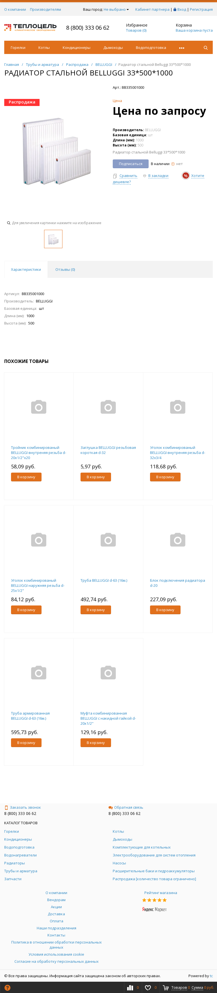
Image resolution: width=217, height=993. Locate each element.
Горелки (18, 47)
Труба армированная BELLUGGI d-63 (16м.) (30, 716)
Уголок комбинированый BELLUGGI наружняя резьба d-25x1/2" (37, 585)
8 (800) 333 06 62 (87, 27)
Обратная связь (128, 807)
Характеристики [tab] (26, 269)
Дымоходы (113, 47)
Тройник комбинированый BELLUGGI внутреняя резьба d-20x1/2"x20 (38, 452)
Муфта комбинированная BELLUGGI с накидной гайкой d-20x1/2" (108, 718)
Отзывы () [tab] (65, 269)
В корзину (26, 476)
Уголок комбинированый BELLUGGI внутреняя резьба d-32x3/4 (177, 452)
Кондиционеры (76, 47)
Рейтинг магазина (160, 892)
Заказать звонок (25, 807)
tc (211, 975)
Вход (181, 9)
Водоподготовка (151, 47)
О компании (15, 9)
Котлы (44, 47)
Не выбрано (115, 9)
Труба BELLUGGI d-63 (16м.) (104, 580)
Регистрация (201, 9)
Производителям (45, 9)
